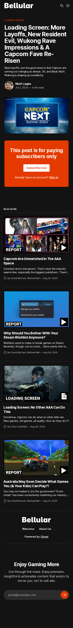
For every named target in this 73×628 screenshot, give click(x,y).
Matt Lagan (23, 83)
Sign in (53, 177)
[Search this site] (62, 5)
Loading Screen (14, 20)
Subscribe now (36, 168)
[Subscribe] (64, 595)
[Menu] (68, 5)
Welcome (28, 529)
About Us (45, 529)
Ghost (44, 536)
